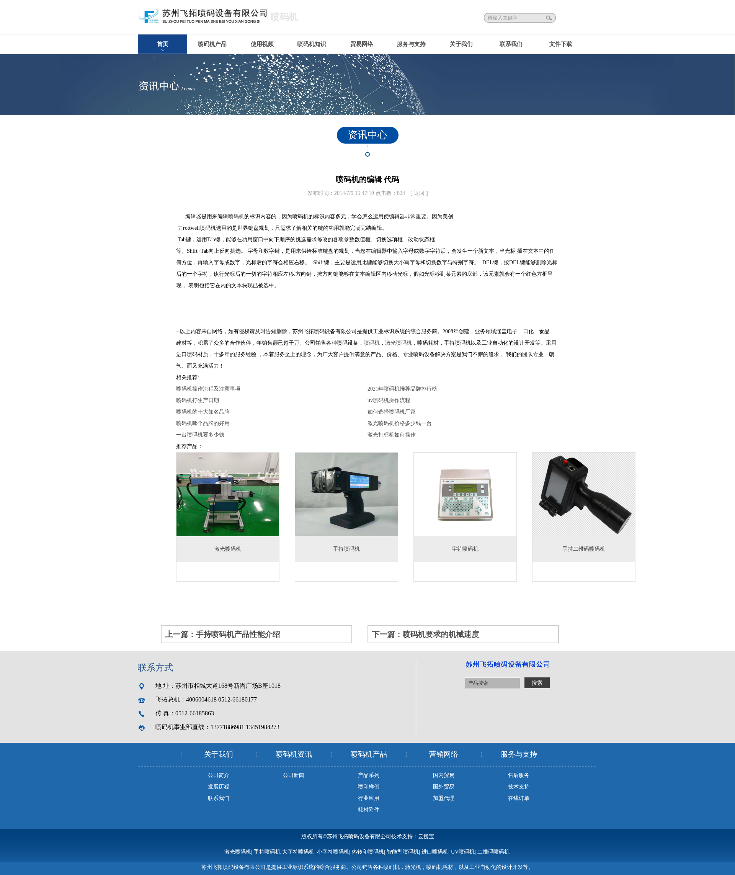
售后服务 (518, 775)
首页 (162, 44)
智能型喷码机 (403, 852)
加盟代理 (443, 798)
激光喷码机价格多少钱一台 (400, 423)
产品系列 (368, 775)
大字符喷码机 (298, 852)
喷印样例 (368, 787)
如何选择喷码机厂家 (392, 412)
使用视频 (262, 44)
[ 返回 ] (419, 193)
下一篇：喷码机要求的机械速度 (425, 634)
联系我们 (511, 44)
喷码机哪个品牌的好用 (203, 423)
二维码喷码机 (493, 852)
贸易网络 (361, 44)
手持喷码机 (267, 852)
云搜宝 (426, 836)
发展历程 (218, 787)
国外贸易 (443, 787)
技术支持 (518, 787)
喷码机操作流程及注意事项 (208, 389)
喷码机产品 (212, 44)
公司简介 (218, 775)
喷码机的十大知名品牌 (203, 412)
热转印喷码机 (368, 852)
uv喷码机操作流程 (389, 400)
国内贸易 (443, 775)
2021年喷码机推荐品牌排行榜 (402, 389)
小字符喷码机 (333, 852)
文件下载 (560, 44)
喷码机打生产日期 (197, 400)
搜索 (550, 18)
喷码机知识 (311, 44)
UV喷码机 (463, 852)
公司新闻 (293, 775)
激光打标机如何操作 (392, 435)
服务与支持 (411, 44)
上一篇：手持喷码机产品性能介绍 (222, 634)
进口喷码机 (434, 852)
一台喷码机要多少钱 (200, 435)
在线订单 (518, 798)
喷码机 (236, 216)
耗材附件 (368, 810)
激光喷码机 (398, 343)
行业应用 (368, 798)
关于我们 (461, 44)
